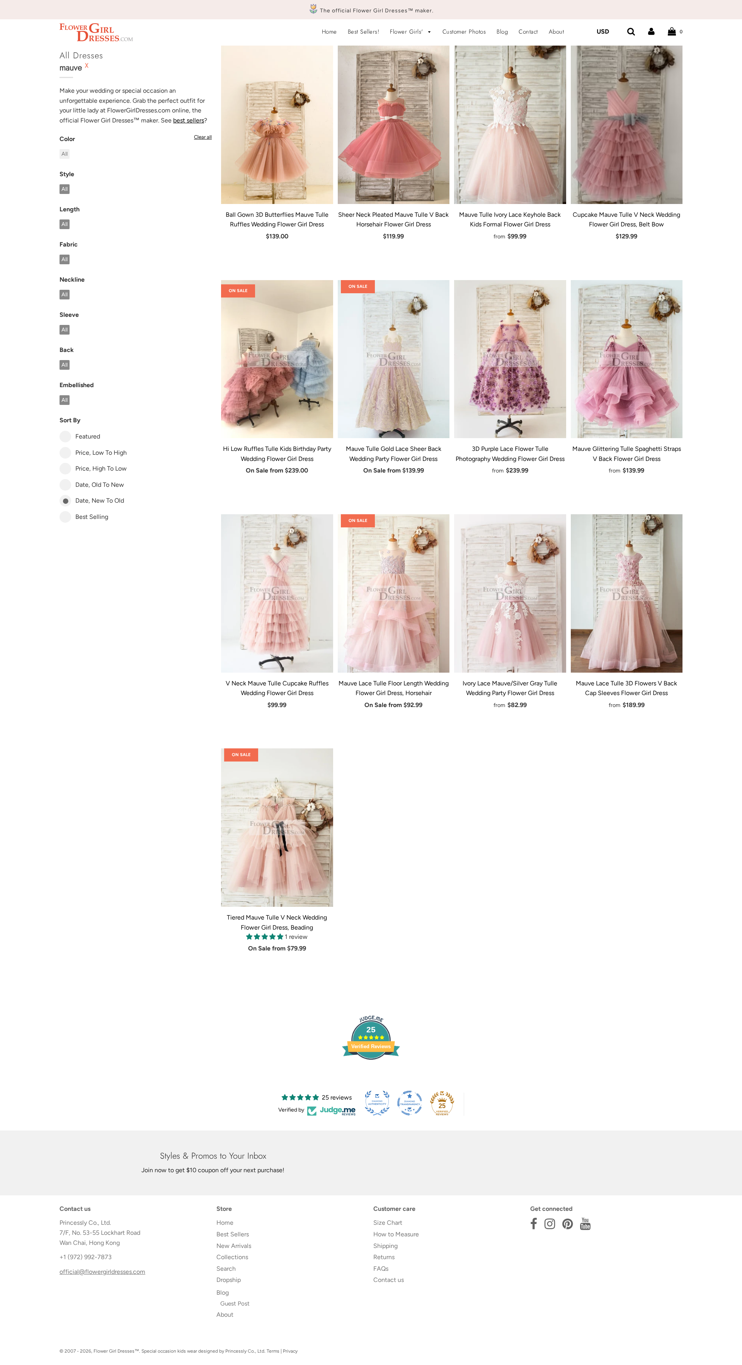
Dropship (228, 1279)
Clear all (203, 137)
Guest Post (235, 1303)
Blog (502, 31)
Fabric (69, 244)
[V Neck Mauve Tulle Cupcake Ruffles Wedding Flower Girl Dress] (277, 593)
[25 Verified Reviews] (371, 1073)
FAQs (380, 1268)
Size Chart (387, 1222)
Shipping (385, 1245)
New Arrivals (233, 1245)
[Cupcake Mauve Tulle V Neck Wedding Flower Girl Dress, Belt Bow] (627, 125)
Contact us (388, 1279)
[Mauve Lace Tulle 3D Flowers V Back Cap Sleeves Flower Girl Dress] (627, 593)
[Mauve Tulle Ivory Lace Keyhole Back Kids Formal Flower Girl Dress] (510, 125)
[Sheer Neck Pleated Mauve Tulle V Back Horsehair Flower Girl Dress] (394, 125)
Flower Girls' (407, 31)
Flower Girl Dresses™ (116, 1351)
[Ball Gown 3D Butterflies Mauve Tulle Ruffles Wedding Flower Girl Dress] (277, 125)
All (64, 153)
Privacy (290, 1351)
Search (226, 1268)
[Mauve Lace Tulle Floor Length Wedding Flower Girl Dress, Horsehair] (394, 593)
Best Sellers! (364, 31)
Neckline (72, 279)
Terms (273, 1351)
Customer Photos (464, 31)
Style (67, 174)
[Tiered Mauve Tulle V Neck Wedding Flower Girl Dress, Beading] (277, 827)
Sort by (70, 420)
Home (329, 31)
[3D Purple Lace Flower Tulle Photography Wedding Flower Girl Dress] (510, 359)
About (556, 31)
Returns (384, 1257)
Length (70, 209)
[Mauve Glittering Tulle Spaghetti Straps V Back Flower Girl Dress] (627, 359)
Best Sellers (232, 1234)
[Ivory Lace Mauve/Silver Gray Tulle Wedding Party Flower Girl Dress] (510, 593)
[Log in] (651, 31)
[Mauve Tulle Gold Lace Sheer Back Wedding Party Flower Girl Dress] (394, 359)
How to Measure (396, 1234)
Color (67, 139)
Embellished (77, 385)
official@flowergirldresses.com (102, 1271)
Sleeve (69, 314)
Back (67, 350)
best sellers (188, 120)
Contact (528, 31)
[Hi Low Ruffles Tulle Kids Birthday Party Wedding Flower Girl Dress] (277, 359)
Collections (232, 1257)
